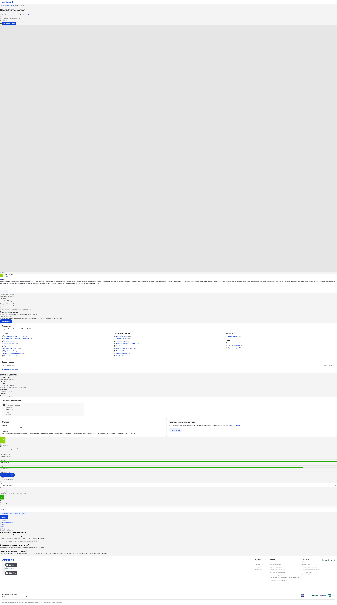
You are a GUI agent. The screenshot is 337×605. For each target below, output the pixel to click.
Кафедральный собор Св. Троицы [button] (125, 343)
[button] (168, 42)
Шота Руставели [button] (232, 336)
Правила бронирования (276, 575)
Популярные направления (277, 569)
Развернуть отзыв (9, 510)
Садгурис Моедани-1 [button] (234, 345)
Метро (228, 340)
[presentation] (168, 485)
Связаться (9, 522)
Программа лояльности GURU (278, 580)
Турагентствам (306, 564)
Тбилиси (2, 528)
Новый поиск (20, 5)
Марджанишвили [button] (233, 343)
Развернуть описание (11, 369)
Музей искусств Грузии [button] (10, 348)
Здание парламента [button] (10, 346)
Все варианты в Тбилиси (8, 5)
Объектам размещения (308, 562)
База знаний (273, 562)
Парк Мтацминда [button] (121, 341)
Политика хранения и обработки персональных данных (18, 602)
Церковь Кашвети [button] (9, 343)
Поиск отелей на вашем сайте (310, 569)
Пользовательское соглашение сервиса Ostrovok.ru (284, 577)
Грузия (2, 526)
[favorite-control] (1, 23)
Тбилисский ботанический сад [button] (124, 351)
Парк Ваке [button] (119, 356)
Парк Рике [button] (119, 346)
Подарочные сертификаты (277, 583)
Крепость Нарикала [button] (121, 353)
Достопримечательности (122, 333)
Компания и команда (261, 562)
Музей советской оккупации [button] (12, 351)
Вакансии (257, 567)
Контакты (257, 564)
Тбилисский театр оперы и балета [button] (14, 336)
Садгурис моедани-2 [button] (234, 348)
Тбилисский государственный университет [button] (16, 338)
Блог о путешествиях (276, 567)
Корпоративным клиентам (309, 567)
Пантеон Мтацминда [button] (10, 356)
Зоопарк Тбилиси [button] (9, 341)
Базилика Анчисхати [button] (122, 336)
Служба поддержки (275, 564)
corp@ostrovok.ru (235, 425)
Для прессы (258, 569)
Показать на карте (33, 15)
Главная (2, 524)
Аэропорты (229, 333)
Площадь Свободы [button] (121, 338)
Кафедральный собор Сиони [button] (124, 348)
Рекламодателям (307, 572)
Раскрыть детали (5, 503)
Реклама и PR (306, 575)
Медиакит (3, 522)
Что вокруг (5, 333)
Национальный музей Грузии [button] (12, 353)
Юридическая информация (277, 572)
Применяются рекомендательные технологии (48, 602)
